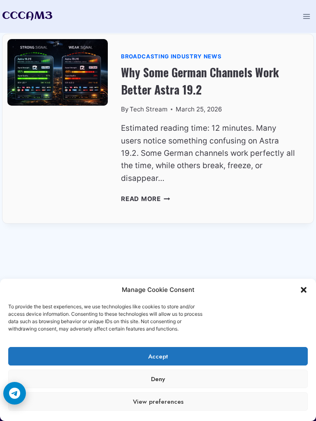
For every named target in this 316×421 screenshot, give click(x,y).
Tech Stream (148, 109)
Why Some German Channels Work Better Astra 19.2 (200, 81)
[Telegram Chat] (14, 393)
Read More (145, 199)
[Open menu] (306, 16)
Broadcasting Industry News (171, 56)
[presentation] (57, 128)
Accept (158, 356)
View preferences (158, 401)
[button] (304, 290)
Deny (158, 379)
